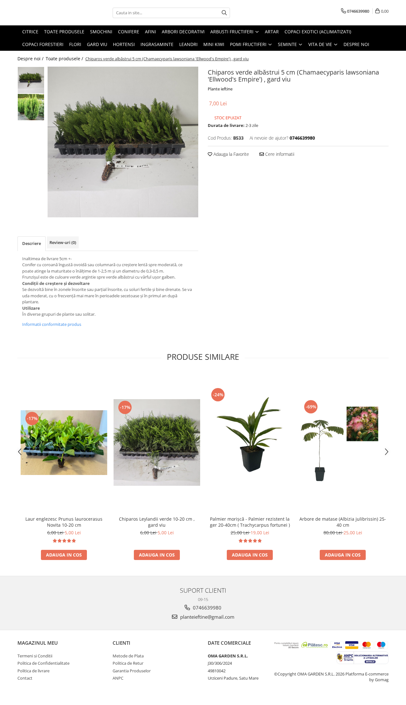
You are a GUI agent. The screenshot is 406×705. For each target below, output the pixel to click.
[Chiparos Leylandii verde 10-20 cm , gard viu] (157, 442)
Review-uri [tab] (62, 242)
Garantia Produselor (132, 671)
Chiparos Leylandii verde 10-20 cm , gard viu (157, 522)
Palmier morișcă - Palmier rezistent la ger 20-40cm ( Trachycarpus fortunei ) (250, 522)
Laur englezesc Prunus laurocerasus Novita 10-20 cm (63, 522)
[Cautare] (224, 13)
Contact (24, 678)
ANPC (118, 678)
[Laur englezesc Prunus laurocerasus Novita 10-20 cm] (64, 442)
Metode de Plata (128, 656)
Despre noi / (31, 59)
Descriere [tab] (31, 243)
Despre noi (356, 44)
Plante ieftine (220, 89)
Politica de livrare (33, 671)
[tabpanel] (123, 142)
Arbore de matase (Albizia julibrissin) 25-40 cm (342, 522)
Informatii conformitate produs (51, 324)
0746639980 (206, 607)
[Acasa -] (49, 13)
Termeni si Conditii (34, 656)
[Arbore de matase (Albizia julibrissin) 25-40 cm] (342, 442)
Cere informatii (279, 154)
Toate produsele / (65, 59)
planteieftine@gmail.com (206, 617)
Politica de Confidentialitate (43, 663)
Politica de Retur (128, 663)
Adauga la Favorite (230, 154)
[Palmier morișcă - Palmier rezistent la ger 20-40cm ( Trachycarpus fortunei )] (249, 442)
